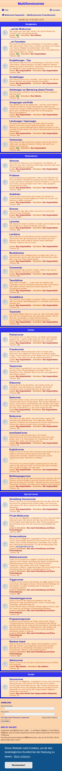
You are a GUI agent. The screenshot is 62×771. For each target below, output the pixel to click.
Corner (31, 330)
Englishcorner (16, 449)
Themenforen (31, 156)
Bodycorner (15, 416)
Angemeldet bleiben (50, 717)
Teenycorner (15, 366)
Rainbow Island (17, 641)
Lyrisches (14, 221)
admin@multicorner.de (24, 547)
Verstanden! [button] (18, 765)
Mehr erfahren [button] (22, 756)
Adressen (14, 161)
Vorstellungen (16, 77)
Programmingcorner (19, 619)
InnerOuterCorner (18, 433)
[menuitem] (5, 10)
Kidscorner (15, 383)
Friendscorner (16, 349)
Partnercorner (16, 334)
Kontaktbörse (16, 297)
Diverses (13, 209)
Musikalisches (16, 253)
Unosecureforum (17, 536)
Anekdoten (14, 194)
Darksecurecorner (18, 557)
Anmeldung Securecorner (22, 499)
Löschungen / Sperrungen (22, 121)
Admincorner (16, 660)
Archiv (31, 674)
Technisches (15, 140)
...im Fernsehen (17, 41)
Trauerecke (15, 312)
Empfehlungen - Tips (20, 60)
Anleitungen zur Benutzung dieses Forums (31, 90)
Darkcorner (15, 397)
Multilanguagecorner (20, 476)
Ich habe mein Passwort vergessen (15, 717)
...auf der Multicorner (20, 29)
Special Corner (31, 494)
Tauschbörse (15, 280)
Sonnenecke (15, 267)
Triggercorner (16, 579)
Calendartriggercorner (20, 598)
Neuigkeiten (31, 24)
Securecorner (16, 679)
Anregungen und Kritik (21, 102)
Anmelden (6, 703)
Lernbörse (14, 234)
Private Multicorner (19, 515)
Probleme (14, 175)
